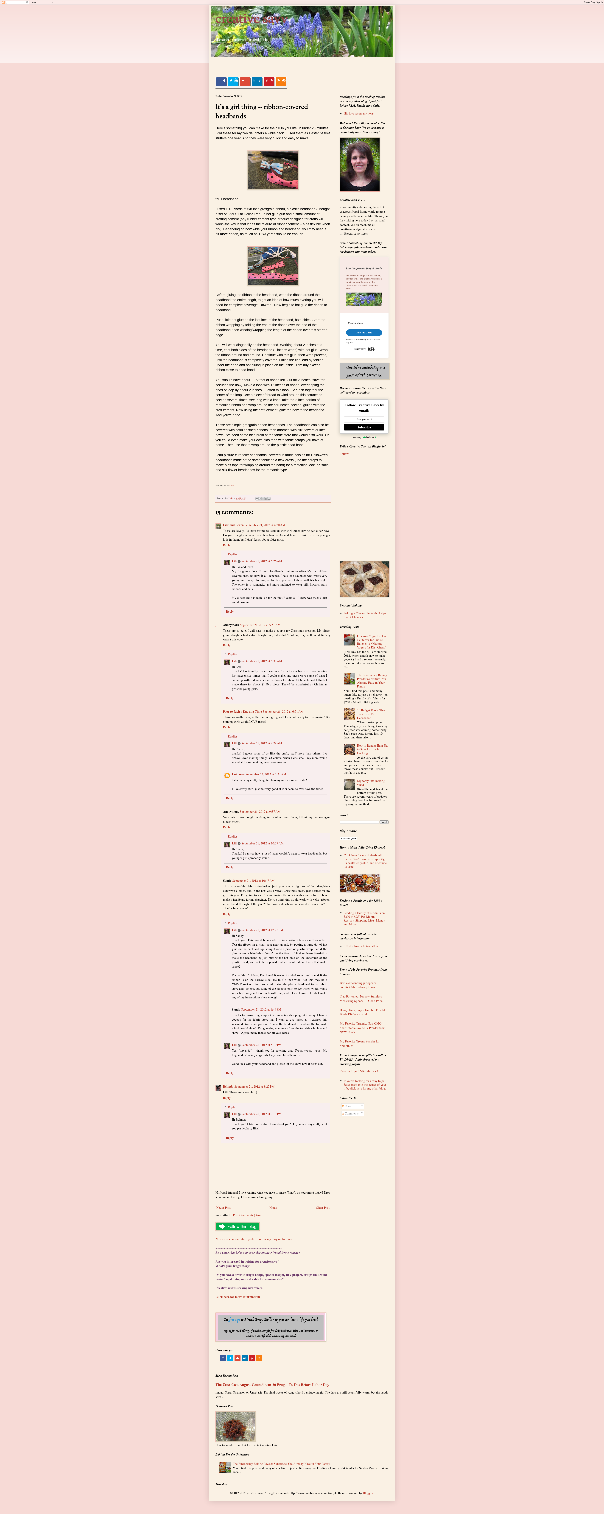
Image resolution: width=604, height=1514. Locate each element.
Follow (344, 454)
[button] (364, 300)
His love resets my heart (359, 113)
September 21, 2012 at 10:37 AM (262, 843)
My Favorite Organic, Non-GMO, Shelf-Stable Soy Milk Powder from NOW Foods (363, 1027)
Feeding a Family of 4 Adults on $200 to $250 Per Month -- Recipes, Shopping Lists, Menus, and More (365, 918)
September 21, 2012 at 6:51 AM (283, 711)
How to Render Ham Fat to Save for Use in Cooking (372, 749)
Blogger (368, 1493)
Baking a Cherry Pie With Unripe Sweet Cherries (365, 615)
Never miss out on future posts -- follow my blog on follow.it (254, 1239)
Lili (234, 561)
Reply (227, 545)
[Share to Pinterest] (269, 498)
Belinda (228, 1086)
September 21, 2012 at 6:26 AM (261, 561)
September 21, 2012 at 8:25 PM (254, 1086)
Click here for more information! (237, 1296)
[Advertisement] (272, 64)
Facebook (221, 81)
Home (273, 1207)
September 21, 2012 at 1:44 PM (261, 1009)
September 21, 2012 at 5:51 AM (260, 625)
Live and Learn (233, 525)
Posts (348, 1106)
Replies (233, 554)
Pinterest (269, 81)
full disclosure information (361, 946)
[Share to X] (263, 498)
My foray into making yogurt (371, 783)
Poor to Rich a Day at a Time (242, 711)
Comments (351, 1113)
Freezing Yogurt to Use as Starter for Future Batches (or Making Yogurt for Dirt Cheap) (372, 641)
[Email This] (257, 498)
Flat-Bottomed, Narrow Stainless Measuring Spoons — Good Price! (362, 998)
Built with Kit (364, 349)
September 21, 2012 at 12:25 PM (262, 930)
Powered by (356, 437)
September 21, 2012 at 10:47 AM (253, 880)
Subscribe (364, 427)
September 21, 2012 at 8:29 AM (261, 743)
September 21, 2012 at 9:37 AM (260, 811)
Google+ (245, 81)
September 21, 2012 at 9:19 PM (261, 1114)
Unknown (238, 774)
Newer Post (223, 1207)
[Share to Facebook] (266, 498)
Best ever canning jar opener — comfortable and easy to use (360, 985)
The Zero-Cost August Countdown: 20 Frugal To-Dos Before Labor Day (272, 1384)
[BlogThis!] (260, 498)
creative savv (251, 19)
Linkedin (257, 81)
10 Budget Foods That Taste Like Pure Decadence (371, 714)
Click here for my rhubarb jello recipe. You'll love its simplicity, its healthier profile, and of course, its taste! (366, 861)
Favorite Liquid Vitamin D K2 (359, 1071)
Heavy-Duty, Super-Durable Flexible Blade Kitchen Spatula (363, 1012)
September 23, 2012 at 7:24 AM (266, 774)
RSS (281, 81)
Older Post (323, 1207)
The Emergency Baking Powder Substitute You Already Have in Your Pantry (372, 680)
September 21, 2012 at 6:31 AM (261, 661)
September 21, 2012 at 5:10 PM (261, 1045)
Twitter (233, 81)
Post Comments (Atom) (248, 1215)
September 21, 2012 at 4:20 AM (265, 525)
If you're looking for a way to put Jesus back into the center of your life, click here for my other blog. (365, 1084)
